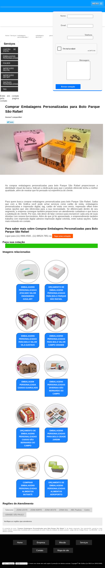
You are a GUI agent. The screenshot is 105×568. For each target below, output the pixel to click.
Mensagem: (77, 69)
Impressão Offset (8, 76)
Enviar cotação (68, 87)
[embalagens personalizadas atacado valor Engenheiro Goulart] (28, 270)
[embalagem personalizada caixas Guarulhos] (28, 365)
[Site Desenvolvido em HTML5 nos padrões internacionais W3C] (21, 563)
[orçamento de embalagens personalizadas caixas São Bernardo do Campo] (28, 414)
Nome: (63, 16)
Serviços (9, 43)
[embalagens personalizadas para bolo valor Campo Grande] (56, 319)
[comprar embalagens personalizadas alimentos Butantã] (28, 466)
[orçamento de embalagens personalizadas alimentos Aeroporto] (56, 466)
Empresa (41, 542)
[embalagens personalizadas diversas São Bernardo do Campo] (56, 365)
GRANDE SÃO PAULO (14, 515)
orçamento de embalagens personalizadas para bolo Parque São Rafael (56, 293)
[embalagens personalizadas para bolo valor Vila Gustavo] (28, 319)
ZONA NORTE (36, 510)
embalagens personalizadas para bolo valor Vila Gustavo (28, 340)
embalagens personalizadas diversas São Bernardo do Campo (56, 388)
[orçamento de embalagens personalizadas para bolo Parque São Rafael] (56, 270)
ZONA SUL (63, 510)
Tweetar (10, 122)
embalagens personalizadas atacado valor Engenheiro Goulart (28, 293)
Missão (62, 542)
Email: (64, 25)
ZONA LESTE (22, 510)
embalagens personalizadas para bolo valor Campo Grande (56, 340)
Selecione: (9, 510)
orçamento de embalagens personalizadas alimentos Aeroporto (56, 488)
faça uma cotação (62, 236)
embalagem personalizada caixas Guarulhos (28, 385)
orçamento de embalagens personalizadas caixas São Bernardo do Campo (28, 438)
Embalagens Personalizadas (10, 57)
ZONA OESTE (50, 510)
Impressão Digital (8, 69)
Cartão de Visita (9, 50)
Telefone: (89, 35)
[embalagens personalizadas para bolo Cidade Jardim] (56, 414)
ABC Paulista (76, 510)
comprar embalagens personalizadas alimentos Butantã (28, 488)
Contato (39, 550)
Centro (87, 510)
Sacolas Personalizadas (10, 83)
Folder (6, 63)
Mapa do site (63, 550)
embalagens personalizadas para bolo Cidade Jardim (56, 435)
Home (20, 542)
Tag (5, 89)
